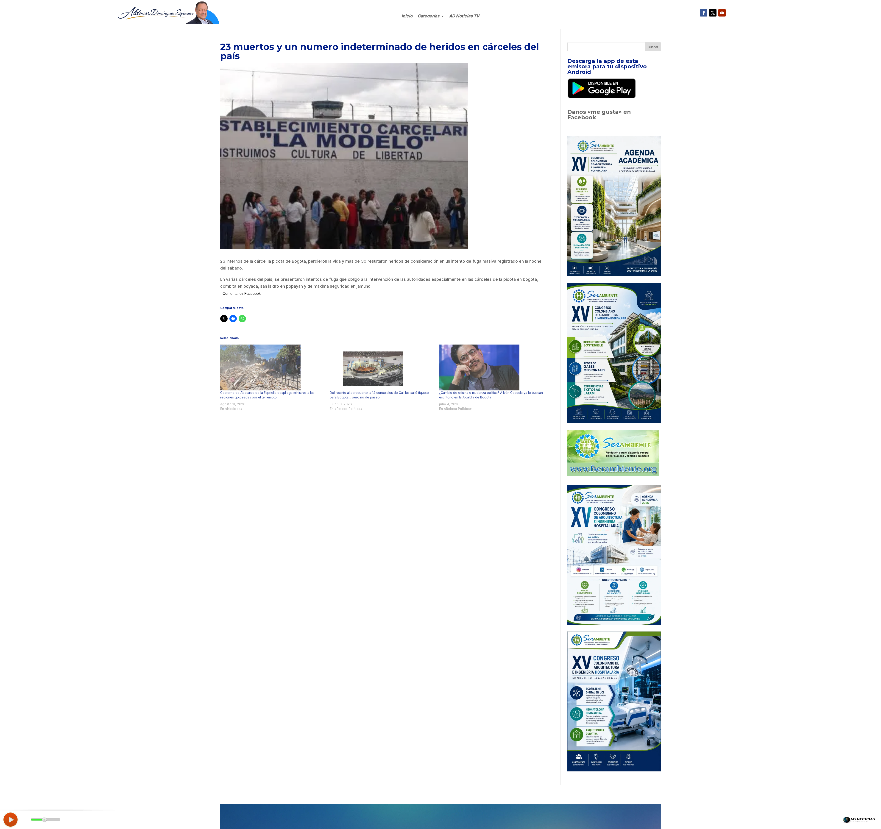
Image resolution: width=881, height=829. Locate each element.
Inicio (407, 16)
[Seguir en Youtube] (722, 13)
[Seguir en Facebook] (703, 13)
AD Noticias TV (464, 16)
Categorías (428, 16)
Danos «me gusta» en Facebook (599, 114)
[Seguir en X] (713, 13)
